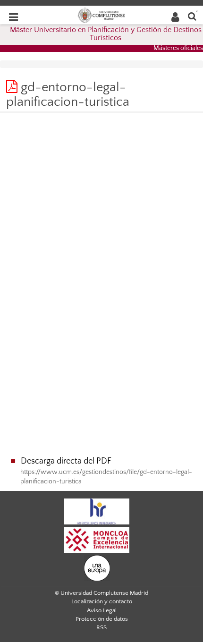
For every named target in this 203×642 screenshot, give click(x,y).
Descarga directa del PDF (66, 461)
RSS (101, 627)
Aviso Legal (102, 610)
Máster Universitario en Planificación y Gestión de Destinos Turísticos (106, 33)
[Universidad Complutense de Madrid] (101, 14)
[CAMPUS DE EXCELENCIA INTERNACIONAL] (96, 539)
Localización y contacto (101, 601)
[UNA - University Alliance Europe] (97, 567)
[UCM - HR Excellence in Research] (96, 511)
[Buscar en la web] (192, 15)
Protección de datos (102, 619)
